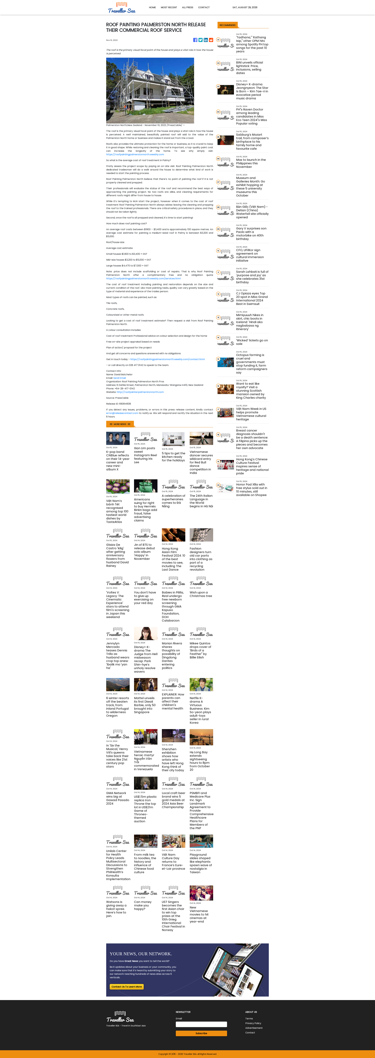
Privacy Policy (253, 1023)
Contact (250, 1032)
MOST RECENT (169, 7)
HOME (152, 7)
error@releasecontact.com (122, 413)
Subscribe (201, 1033)
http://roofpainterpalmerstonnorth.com (140, 392)
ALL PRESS (187, 7)
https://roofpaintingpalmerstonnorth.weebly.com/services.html (143, 278)
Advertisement (254, 1028)
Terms (249, 1018)
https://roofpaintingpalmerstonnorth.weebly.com (135, 154)
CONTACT (204, 7)
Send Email (119, 378)
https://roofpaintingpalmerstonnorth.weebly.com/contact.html (167, 359)
